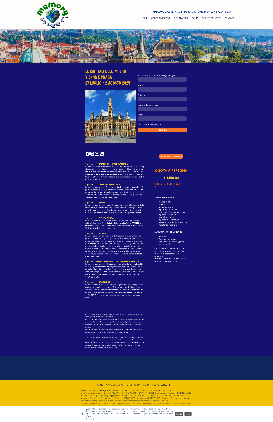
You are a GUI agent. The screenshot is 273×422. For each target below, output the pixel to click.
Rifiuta (188, 414)
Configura (90, 419)
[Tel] (102, 154)
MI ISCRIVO (162, 130)
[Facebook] (88, 154)
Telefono (142, 95)
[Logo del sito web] (52, 15)
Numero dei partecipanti (149, 105)
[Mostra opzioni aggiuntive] (174, 385)
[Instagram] (92, 154)
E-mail (140, 114)
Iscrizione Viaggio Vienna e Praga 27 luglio (156, 75)
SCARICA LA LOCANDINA (171, 156)
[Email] (97, 154)
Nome (141, 85)
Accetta (179, 414)
